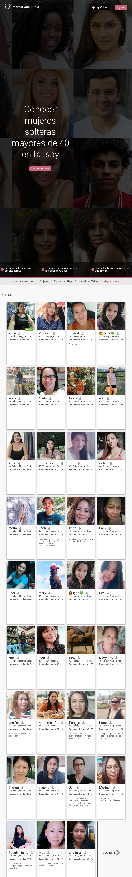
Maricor (105, 788)
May (72, 658)
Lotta (103, 723)
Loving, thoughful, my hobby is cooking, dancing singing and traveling (111, 736)
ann (101, 398)
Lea (102, 593)
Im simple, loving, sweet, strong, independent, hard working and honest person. (80, 736)
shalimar (75, 853)
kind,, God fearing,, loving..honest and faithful (110, 799)
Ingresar (121, 7)
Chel (11, 593)
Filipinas (58, 281)
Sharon (13, 788)
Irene (72, 528)
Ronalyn (45, 333)
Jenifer (13, 723)
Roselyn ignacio (18, 853)
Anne (12, 463)
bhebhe (44, 788)
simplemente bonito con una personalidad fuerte (81, 540)
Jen (71, 788)
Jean (42, 528)
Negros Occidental (76, 281)
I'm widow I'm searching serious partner (18, 735)
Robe (12, 333)
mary (42, 593)
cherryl (74, 333)
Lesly (73, 398)
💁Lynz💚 (106, 333)
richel (103, 463)
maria (12, 528)
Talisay (94, 281)
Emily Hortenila (49, 463)
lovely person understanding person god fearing (51, 864)
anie (11, 658)
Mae (42, 853)
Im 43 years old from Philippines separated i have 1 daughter (20, 865)
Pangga (74, 723)
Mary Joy (106, 658)
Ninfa (43, 398)
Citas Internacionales (24, 281)
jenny (12, 398)
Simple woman (75, 344)
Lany (102, 528)
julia (72, 463)
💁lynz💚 (76, 593)
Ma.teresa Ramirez (49, 723)
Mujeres (44, 281)
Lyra (42, 658)
